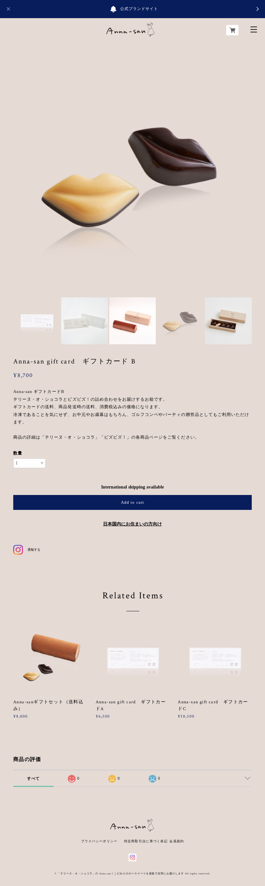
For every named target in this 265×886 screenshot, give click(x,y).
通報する (33, 549)
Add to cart (132, 502)
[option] (132, 173)
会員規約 (176, 841)
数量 (17, 453)
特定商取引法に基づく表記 (146, 841)
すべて (33, 778)
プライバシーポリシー (99, 841)
